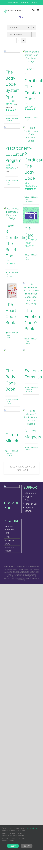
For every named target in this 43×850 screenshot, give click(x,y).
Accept (13, 846)
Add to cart (28, 119)
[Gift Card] (31, 215)
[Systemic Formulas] (31, 357)
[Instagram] (13, 503)
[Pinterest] (17, 503)
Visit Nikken (28, 448)
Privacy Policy (28, 498)
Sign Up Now (8, 182)
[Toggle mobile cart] (33, 10)
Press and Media (9, 549)
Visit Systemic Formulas (28, 389)
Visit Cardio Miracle (9, 453)
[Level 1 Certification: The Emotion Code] (31, 56)
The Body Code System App (12, 84)
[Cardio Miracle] (12, 419)
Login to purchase (28, 199)
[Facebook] (5, 503)
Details (16, 118)
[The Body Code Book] (12, 357)
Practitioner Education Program (16, 154)
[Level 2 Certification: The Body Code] (31, 134)
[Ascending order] (34, 27)
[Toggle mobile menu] (38, 10)
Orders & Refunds (28, 509)
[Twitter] (9, 503)
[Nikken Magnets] (31, 417)
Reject (27, 846)
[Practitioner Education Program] (12, 134)
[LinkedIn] (9, 507)
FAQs (7, 536)
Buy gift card (27, 257)
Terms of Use (31, 504)
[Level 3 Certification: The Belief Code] (12, 213)
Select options (9, 119)
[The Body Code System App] (12, 58)
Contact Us (30, 493)
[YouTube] (5, 507)
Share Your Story (10, 542)
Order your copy (9, 335)
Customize (31, 828)
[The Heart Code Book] (12, 290)
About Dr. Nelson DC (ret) (10, 529)
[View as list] (23, 40)
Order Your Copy (28, 341)
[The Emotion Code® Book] (31, 293)
